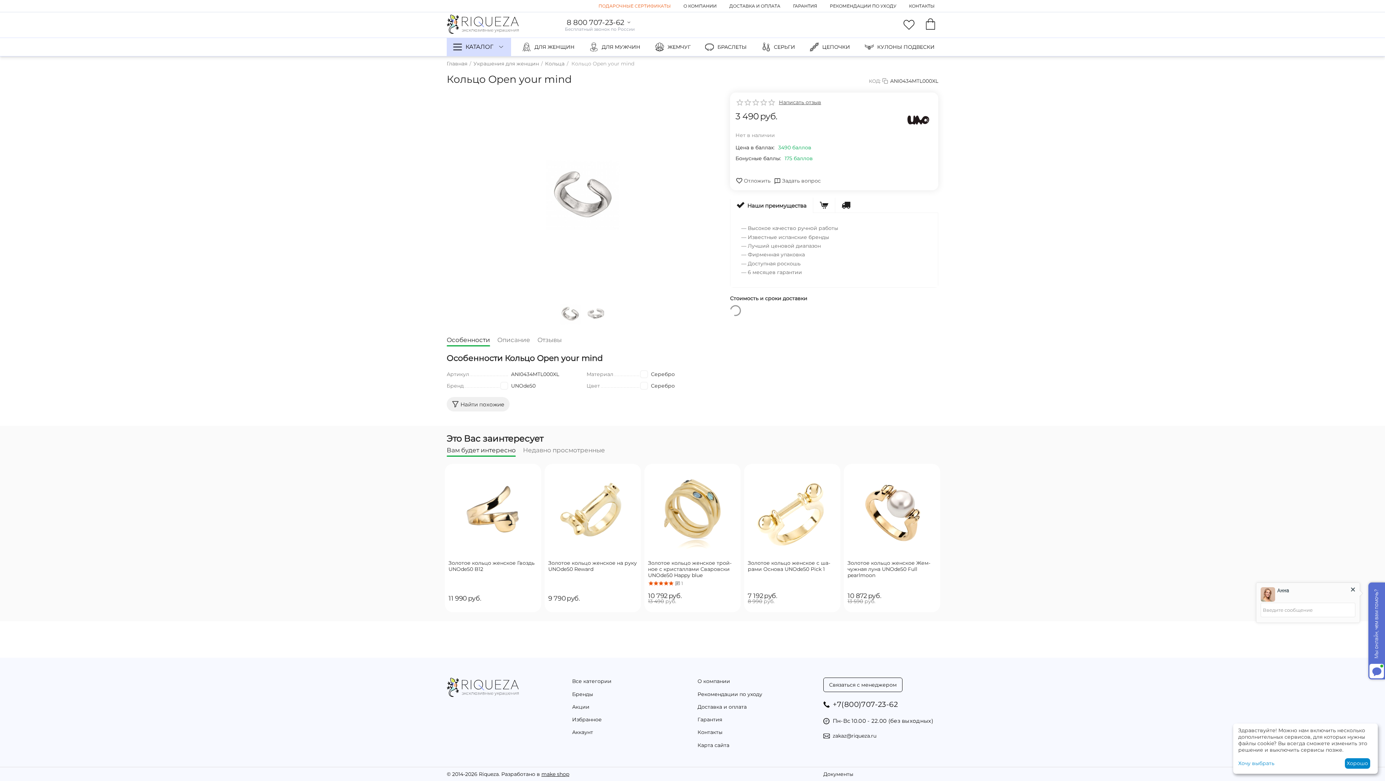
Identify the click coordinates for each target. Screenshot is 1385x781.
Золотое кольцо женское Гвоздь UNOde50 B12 (492, 566)
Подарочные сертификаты (635, 6)
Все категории (592, 681)
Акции (580, 707)
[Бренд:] (918, 120)
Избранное (587, 719)
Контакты (922, 6)
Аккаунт (582, 732)
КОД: (875, 81)
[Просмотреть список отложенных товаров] (909, 25)
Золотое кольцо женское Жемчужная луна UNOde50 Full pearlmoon (889, 569)
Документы (838, 774)
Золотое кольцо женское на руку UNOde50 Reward (592, 566)
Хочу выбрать (1256, 763)
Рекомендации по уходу (863, 6)
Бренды (582, 694)
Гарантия (805, 6)
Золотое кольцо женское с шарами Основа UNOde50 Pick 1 (789, 566)
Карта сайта (713, 745)
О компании (700, 6)
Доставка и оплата (754, 6)
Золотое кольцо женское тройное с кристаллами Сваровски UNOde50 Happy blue (690, 569)
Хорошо (1357, 763)
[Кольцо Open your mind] (583, 196)
